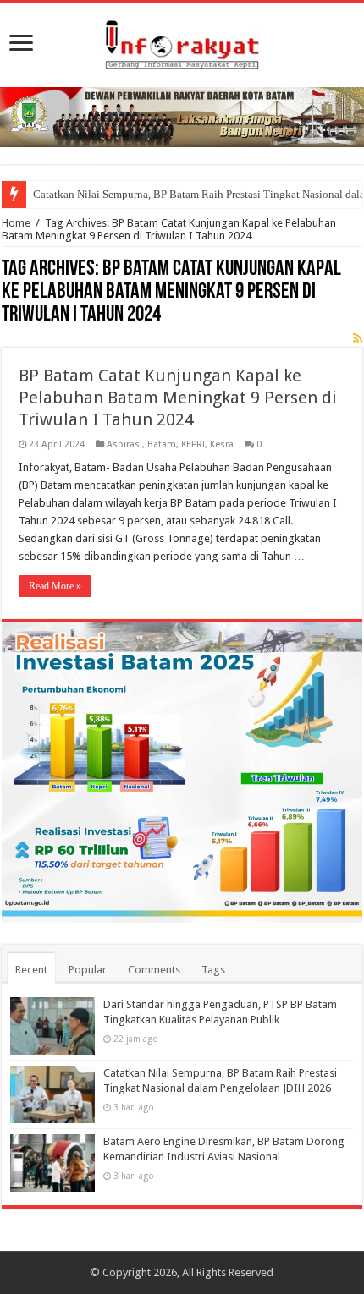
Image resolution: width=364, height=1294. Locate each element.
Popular (88, 969)
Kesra (222, 444)
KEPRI (193, 444)
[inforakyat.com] (182, 41)
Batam (161, 444)
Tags (213, 969)
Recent (31, 969)
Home (16, 223)
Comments (154, 969)
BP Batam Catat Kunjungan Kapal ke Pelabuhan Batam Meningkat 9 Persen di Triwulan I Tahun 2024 (178, 397)
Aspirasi (124, 444)
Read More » (55, 586)
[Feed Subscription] (357, 338)
